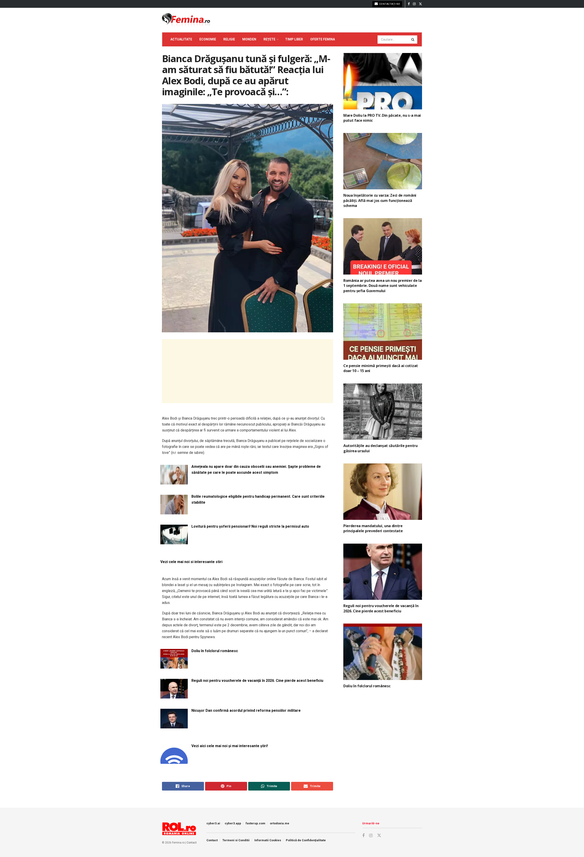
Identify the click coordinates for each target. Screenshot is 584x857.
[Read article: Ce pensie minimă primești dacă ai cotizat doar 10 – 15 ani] (382, 331)
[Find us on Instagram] (414, 4)
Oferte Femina (322, 39)
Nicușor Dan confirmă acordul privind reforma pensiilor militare (246, 710)
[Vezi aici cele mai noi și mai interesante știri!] (174, 761)
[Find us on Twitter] (420, 4)
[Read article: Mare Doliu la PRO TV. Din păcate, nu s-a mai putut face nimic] (382, 81)
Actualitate (181, 39)
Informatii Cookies (267, 840)
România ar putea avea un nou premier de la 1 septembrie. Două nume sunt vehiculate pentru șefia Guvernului (382, 285)
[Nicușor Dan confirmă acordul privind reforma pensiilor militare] (174, 725)
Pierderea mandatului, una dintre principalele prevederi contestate (373, 528)
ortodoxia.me (279, 823)
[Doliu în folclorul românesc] (174, 666)
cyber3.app (233, 823)
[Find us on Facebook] (409, 4)
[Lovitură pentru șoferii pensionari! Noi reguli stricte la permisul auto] (174, 541)
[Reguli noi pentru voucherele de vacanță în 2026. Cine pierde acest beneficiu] (174, 695)
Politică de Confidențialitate (306, 840)
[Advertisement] (247, 371)
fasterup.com (255, 823)
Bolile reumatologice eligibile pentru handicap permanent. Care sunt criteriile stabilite (258, 499)
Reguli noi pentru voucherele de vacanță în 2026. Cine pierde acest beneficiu (257, 680)
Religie (229, 39)
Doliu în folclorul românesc (214, 651)
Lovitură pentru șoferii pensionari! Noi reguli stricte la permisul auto (250, 526)
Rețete (269, 39)
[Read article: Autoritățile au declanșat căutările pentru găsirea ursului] (382, 412)
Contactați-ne (389, 4)
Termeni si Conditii (236, 840)
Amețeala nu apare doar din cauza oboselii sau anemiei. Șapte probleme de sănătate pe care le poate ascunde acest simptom (256, 469)
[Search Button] (413, 39)
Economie (207, 39)
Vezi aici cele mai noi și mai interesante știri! (229, 746)
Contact (192, 842)
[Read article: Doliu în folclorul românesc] (382, 652)
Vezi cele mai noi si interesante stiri (191, 562)
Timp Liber (294, 39)
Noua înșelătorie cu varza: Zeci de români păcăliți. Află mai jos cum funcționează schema (379, 200)
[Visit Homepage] (186, 20)
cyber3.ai (213, 823)
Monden (249, 39)
